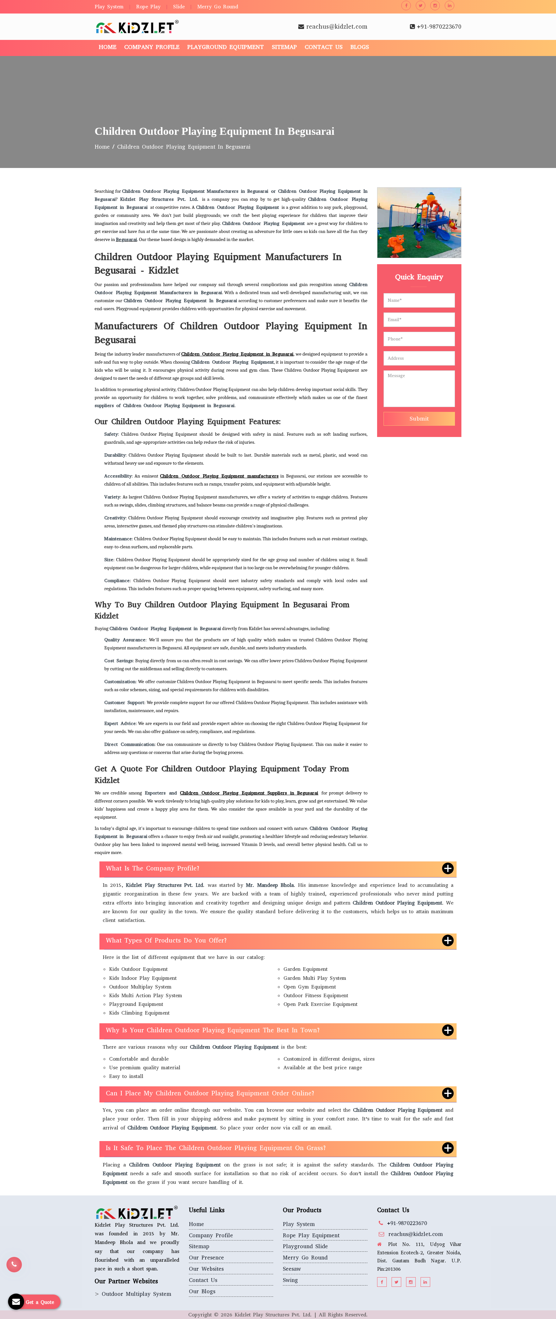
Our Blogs (202, 1291)
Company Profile (152, 47)
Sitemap (284, 47)
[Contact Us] (14, 1262)
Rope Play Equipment (311, 1235)
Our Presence (206, 1257)
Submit (419, 419)
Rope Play (148, 6)
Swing (290, 1280)
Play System (109, 6)
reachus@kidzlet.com (336, 27)
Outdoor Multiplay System (136, 1294)
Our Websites (206, 1269)
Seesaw (292, 1269)
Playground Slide (305, 1246)
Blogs (359, 47)
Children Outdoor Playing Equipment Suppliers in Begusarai (249, 793)
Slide (179, 6)
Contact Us (324, 47)
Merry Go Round (217, 6)
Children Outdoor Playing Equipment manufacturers (219, 476)
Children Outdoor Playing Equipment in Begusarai (237, 354)
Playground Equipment (225, 47)
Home (107, 47)
